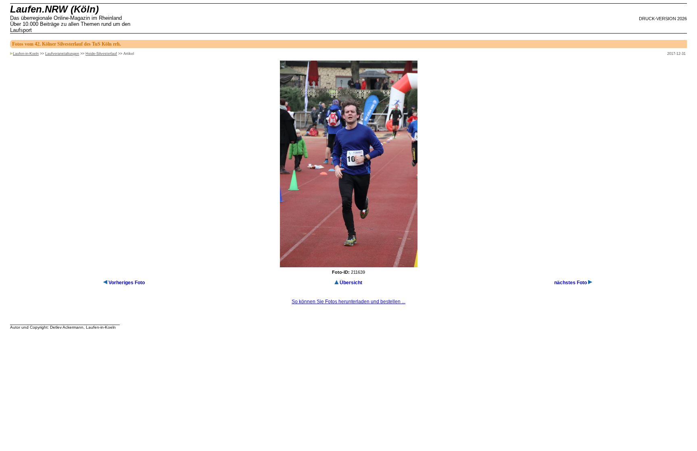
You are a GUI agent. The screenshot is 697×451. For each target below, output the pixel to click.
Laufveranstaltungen (62, 54)
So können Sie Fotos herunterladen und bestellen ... (348, 301)
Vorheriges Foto (127, 282)
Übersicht (351, 282)
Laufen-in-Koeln (26, 54)
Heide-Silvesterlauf (101, 54)
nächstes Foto (570, 282)
